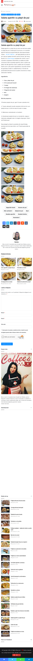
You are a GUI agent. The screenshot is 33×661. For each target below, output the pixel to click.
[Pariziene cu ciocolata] (5, 523)
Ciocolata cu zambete (24, 398)
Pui (15, 14)
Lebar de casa (14, 624)
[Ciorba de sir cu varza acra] (5, 585)
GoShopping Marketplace (25, 652)
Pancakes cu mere (21, 267)
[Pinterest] (18, 223)
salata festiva (23, 214)
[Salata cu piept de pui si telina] (5, 599)
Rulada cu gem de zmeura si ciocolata (20, 610)
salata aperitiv (11, 214)
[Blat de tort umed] (5, 537)
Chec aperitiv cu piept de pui (8, 267)
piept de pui (19, 211)
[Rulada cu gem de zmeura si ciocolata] (5, 613)
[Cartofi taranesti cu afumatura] (5, 579)
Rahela (4, 21)
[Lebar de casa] (5, 627)
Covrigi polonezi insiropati (17, 507)
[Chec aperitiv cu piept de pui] (8, 262)
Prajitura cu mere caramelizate (18, 555)
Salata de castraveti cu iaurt (24, 281)
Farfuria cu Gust (14, 398)
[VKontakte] (26, 223)
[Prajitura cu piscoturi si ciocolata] (5, 551)
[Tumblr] (15, 223)
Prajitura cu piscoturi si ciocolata (18, 548)
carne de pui (22, 207)
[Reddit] (22, 223)
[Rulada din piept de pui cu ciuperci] (5, 544)
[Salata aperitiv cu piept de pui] (5, 620)
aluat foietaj (11, 58)
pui (28, 211)
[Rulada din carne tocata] (5, 517)
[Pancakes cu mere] (24, 262)
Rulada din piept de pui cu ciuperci (19, 542)
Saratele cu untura (15, 590)
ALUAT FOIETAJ (10, 54)
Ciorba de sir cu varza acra (17, 583)
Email (3, 318)
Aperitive (8, 11)
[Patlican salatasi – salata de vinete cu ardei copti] (5, 530)
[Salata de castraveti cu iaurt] (24, 276)
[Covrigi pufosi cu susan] (8, 276)
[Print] (7, 226)
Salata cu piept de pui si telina (18, 597)
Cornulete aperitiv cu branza (17, 562)
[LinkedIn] (11, 223)
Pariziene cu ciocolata (16, 521)
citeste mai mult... (5, 403)
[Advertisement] (16, 452)
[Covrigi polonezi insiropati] (5, 510)
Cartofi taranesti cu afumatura (18, 576)
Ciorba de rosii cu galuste (17, 569)
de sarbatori (8, 211)
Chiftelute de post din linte (17, 604)
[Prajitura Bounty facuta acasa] (5, 503)
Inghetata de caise (8, 1)
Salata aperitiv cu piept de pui (18, 617)
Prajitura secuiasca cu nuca (17, 631)
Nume (3, 312)
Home (3, 11)
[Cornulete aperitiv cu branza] (5, 565)
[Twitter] (7, 223)
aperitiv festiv (11, 207)
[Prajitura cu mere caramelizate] (5, 558)
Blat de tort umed (15, 535)
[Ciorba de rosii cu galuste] (5, 572)
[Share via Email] (4, 226)
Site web (3, 324)
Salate (18, 14)
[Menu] (2, 5)
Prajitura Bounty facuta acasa (18, 500)
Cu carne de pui (10, 14)
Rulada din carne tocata (16, 514)
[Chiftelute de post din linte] (5, 606)
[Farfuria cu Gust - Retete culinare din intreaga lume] (10, 5)
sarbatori (16, 217)
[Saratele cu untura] (5, 592)
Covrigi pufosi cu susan (6, 281)
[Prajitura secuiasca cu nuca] (5, 634)
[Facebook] (4, 223)
